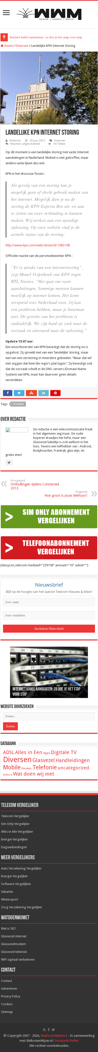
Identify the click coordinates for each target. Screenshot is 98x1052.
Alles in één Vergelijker (17, 831)
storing (18, 404)
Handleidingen (73, 760)
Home (8, 46)
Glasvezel (43, 760)
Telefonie (44, 767)
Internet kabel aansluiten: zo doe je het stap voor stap (46, 37)
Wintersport (9, 899)
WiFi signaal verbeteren (17, 959)
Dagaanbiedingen (14, 847)
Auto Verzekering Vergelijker (21, 868)
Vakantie (7, 892)
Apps (46, 753)
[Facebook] (48, 1030)
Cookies (7, 1004)
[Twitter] (53, 1030)
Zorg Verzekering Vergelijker (21, 907)
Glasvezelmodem (13, 944)
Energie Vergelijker (14, 839)
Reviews (26, 768)
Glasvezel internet (13, 936)
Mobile (12, 767)
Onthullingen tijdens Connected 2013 (35, 484)
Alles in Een (28, 752)
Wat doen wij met (33, 774)
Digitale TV (64, 752)
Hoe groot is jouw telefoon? (65, 493)
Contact (6, 981)
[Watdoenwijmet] (49, 14)
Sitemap (7, 1012)
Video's (7, 774)
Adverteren (9, 988)
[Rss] (44, 1030)
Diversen (22, 46)
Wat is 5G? (8, 928)
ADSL (8, 752)
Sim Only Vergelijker (15, 824)
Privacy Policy (10, 996)
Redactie (15, 140)
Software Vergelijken (16, 884)
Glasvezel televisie (14, 952)
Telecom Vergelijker (15, 816)
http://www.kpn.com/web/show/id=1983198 (38, 245)
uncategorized (73, 768)
